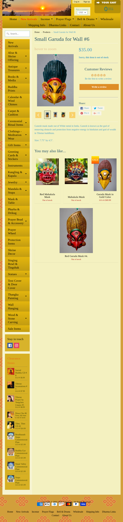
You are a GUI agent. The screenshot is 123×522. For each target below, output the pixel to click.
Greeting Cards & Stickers (13, 155)
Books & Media (13, 78)
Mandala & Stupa (15, 190)
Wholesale (106, 19)
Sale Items (14, 328)
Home (13, 19)
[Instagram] (16, 345)
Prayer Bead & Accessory (16, 221)
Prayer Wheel (12, 231)
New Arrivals (29, 19)
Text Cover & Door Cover (14, 284)
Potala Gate (67, 502)
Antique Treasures (14, 68)
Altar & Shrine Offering (13, 56)
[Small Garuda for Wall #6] (47, 115)
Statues (12, 274)
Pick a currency (82, 9)
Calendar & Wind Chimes (15, 100)
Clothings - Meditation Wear (15, 135)
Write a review (99, 87)
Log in (76, 2)
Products (46, 32)
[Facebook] (10, 345)
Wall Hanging (13, 306)
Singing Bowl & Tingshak (13, 264)
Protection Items (14, 241)
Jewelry (12, 182)
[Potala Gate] (36, 8)
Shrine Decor (12, 251)
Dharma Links (57, 25)
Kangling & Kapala (15, 173)
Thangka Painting (13, 296)
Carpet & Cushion (13, 112)
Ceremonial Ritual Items (15, 122)
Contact (75, 25)
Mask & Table (13, 200)
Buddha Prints (12, 88)
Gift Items (14, 145)
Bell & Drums (85, 19)
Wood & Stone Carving (13, 318)
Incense (45, 19)
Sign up (87, 2)
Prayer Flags (63, 19)
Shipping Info (36, 25)
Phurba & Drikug (14, 211)
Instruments (15, 165)
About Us (89, 25)
